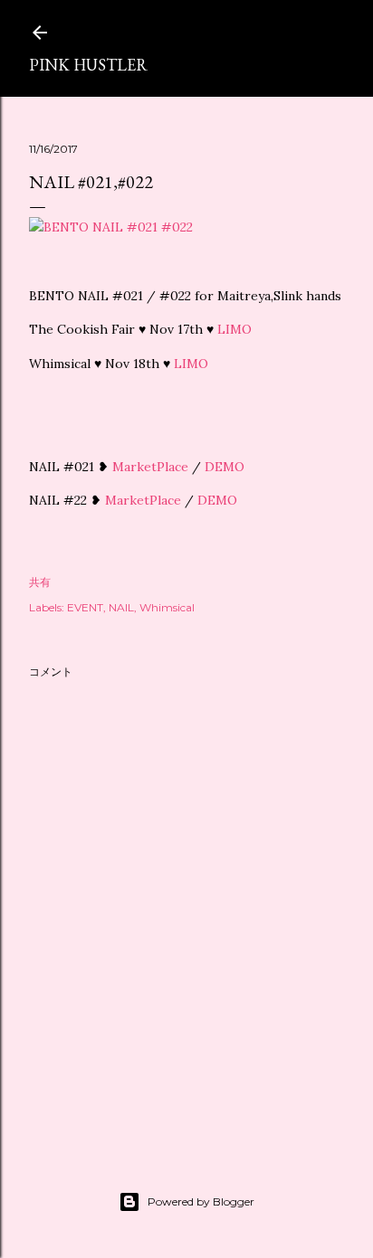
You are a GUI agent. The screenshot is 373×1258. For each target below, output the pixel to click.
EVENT (85, 607)
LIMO (234, 329)
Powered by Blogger (201, 1201)
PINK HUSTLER (88, 64)
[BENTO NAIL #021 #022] (111, 227)
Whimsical (167, 607)
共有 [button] (40, 582)
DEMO (224, 467)
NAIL (121, 607)
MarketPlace (150, 467)
